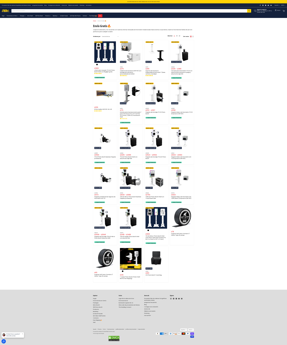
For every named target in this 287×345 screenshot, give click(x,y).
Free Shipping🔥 (93, 16)
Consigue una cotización (54, 5)
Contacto (85, 16)
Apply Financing (100, 77)
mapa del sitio (141, 329)
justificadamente (120, 329)
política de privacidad (131, 329)
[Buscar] (249, 11)
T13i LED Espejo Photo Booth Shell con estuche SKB (129, 237)
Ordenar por (96, 36)
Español (276, 5)
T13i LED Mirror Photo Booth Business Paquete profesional (130, 197)
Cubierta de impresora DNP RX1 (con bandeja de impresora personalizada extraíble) (130, 72)
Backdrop (55, 16)
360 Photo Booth (39, 16)
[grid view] (191, 36)
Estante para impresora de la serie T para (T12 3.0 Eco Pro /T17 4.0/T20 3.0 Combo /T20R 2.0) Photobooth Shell (130, 114)
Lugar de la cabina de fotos (126, 298)
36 (177, 36)
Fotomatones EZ (123, 300)
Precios (99, 329)
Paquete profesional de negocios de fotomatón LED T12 (104, 197)
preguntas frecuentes (37, 5)
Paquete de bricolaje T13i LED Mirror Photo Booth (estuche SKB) (104, 237)
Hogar (3, 16)
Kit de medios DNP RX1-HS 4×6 (103, 109)
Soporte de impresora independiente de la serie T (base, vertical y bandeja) (155, 72)
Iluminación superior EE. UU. (126, 303)
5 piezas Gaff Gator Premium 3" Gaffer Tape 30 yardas (180, 234)
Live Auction (88, 5)
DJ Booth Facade (64, 16)
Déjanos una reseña (73, 5)
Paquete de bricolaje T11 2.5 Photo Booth (155, 113)
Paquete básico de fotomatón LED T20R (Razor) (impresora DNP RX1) (181, 197)
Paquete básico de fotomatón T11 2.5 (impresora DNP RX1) (182, 113)
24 (174, 36)
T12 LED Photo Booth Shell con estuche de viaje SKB (128, 157)
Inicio (94, 21)
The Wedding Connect (125, 307)
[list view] (193, 36)
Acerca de (64, 5)
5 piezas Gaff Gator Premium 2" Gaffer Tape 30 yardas (103, 275)
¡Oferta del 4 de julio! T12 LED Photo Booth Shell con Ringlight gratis (104, 71)
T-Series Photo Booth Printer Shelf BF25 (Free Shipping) (130, 277)
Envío (104, 329)
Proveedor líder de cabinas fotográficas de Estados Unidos (16, 5)
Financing (82, 5)
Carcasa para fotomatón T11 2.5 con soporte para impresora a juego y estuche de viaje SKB (181, 72)
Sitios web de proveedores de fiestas (129, 305)
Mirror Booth (30, 16)
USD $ (282, 5)
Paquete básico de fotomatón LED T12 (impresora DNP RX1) (181, 157)
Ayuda (94, 329)
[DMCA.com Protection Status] (114, 338)
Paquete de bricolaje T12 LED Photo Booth (156, 157)
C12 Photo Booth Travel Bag (154, 275)
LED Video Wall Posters (75, 16)
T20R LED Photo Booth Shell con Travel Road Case (155, 197)
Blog (45, 5)
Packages (22, 16)
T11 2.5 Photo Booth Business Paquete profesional (105, 157)
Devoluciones (110, 329)
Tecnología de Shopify (98, 333)
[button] (98, 73)
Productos (47, 16)
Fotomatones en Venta (12, 16)
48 (179, 36)
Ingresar (278, 10)
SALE (100, 16)
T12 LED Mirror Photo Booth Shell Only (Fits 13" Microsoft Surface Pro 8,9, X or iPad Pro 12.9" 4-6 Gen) (156, 237)
